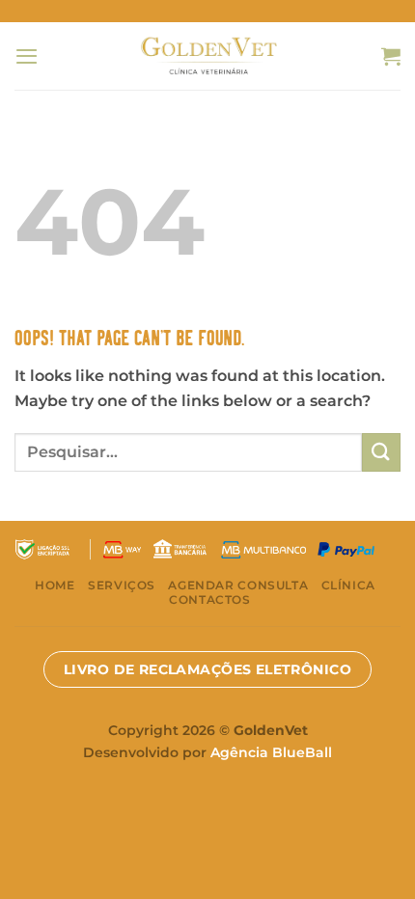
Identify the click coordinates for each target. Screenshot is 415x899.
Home (54, 585)
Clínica (348, 585)
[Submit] (381, 452)
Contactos (210, 599)
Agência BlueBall (271, 752)
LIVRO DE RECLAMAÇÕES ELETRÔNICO (207, 669)
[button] (26, 56)
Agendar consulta (238, 585)
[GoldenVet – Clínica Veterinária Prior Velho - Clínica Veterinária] (208, 55)
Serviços (121, 585)
